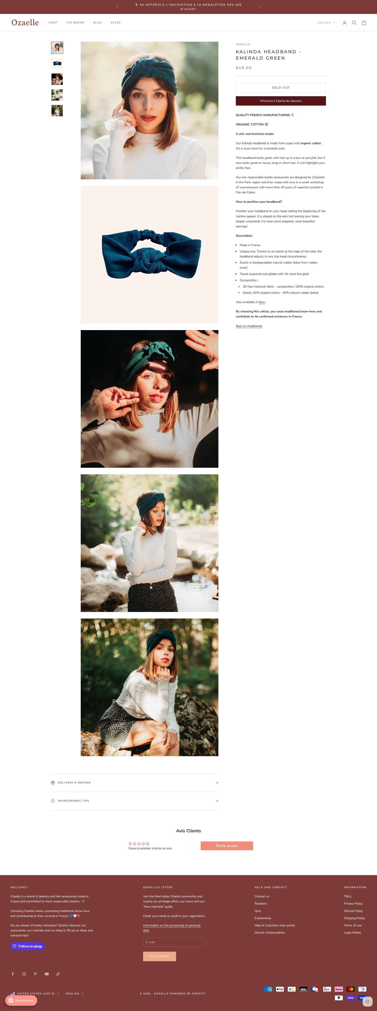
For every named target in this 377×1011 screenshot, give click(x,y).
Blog (97, 22)
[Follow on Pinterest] (35, 974)
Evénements (263, 918)
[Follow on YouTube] (47, 974)
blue (262, 302)
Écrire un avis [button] (227, 845)
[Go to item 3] (57, 79)
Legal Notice (352, 932)
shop (53, 22)
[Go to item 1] (57, 48)
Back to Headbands (249, 326)
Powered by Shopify (188, 993)
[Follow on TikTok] (58, 974)
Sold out (281, 88)
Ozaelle (243, 44)
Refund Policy (353, 911)
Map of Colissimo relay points (275, 925)
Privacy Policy (353, 903)
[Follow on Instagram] (24, 974)
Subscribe (159, 956)
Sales (116, 22)
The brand (75, 22)
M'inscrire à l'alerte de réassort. (281, 101)
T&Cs (347, 896)
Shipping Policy (354, 918)
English (324, 22)
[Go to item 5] (57, 111)
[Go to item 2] (57, 63)
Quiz (258, 911)
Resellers (261, 903)
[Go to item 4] (57, 95)
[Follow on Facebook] (12, 974)
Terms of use (353, 925)
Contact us (262, 896)
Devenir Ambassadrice (270, 932)
